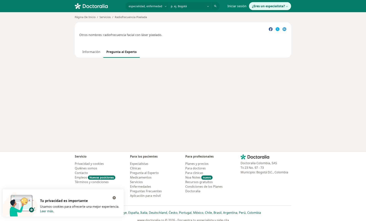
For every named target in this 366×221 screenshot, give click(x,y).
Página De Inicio (85, 17)
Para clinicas (194, 173)
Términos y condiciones (92, 182)
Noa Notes (198, 177)
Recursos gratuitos (199, 182)
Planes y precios (197, 164)
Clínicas (135, 168)
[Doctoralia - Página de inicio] (99, 6)
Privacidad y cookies (89, 164)
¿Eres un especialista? (268, 6)
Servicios (105, 17)
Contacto (81, 173)
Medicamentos (141, 177)
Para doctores (195, 168)
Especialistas (139, 164)
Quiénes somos (86, 168)
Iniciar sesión (236, 6)
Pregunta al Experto (121, 52)
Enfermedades (140, 186)
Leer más (46, 211)
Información (91, 52)
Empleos (94, 177)
